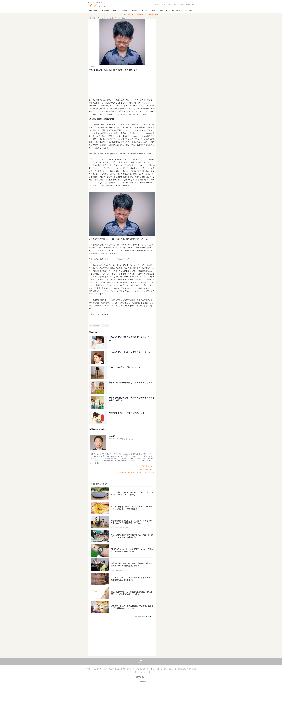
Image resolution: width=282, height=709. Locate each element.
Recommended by (140, 616)
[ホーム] (90, 18)
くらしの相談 (176, 10)
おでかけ (134, 10)
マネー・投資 (163, 10)
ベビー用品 (124, 10)
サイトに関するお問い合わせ (109, 669)
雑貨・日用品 (93, 10)
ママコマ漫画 (189, 10)
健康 (114, 10)
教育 (153, 10)
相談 (94, 18)
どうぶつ (144, 10)
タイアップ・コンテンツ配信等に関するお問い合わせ (139, 669)
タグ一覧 (147, 672)
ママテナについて (92, 669)
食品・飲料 (105, 10)
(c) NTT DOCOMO (141, 681)
